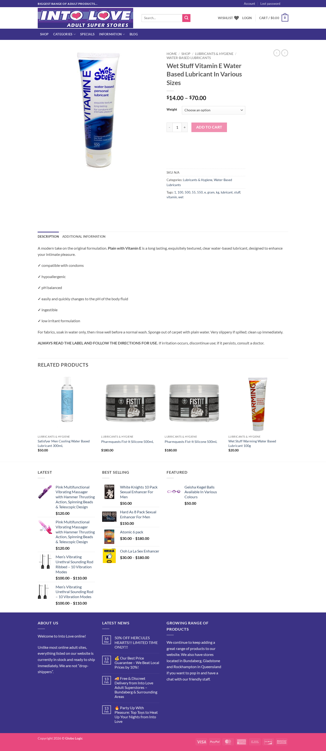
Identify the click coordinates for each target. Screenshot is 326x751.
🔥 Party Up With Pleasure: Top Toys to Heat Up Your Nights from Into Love (136, 714)
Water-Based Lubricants (189, 58)
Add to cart (209, 127)
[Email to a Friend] (188, 208)
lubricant (227, 192)
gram (211, 192)
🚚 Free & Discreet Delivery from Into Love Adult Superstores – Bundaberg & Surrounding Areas (136, 687)
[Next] (286, 417)
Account (249, 3)
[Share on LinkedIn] (205, 208)
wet (181, 197)
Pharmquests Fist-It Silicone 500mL (127, 442)
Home (172, 54)
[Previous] (38, 417)
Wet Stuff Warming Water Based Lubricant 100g (252, 443)
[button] (294, 9)
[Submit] (186, 18)
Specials (87, 34)
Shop (44, 34)
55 (194, 192)
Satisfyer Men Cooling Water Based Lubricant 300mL (64, 443)
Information (110, 34)
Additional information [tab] (84, 236)
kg (217, 192)
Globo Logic (74, 738)
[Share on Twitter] (180, 208)
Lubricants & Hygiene (214, 54)
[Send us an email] (290, 6)
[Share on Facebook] (171, 208)
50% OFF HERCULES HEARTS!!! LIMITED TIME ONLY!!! (136, 642)
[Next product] (276, 52)
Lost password (270, 3)
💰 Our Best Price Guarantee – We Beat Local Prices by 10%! (137, 662)
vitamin (172, 197)
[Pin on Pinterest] (197, 208)
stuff (237, 192)
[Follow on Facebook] (42, 684)
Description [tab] (48, 236)
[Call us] (59, 684)
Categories (63, 34)
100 (180, 192)
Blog (134, 34)
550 (200, 192)
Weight (172, 109)
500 (187, 192)
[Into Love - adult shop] (86, 18)
